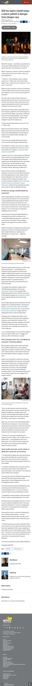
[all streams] (30, 684)
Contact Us (5, 666)
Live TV (4, 639)
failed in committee (16, 490)
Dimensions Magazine (8, 649)
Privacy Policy (6, 676)
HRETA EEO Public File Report (9, 675)
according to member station (9, 291)
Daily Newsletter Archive (8, 647)
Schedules (5, 644)
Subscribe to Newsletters (8, 646)
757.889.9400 (6, 633)
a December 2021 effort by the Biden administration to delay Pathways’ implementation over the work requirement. (15, 308)
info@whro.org (12, 633)
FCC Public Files (6, 674)
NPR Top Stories (17, 548)
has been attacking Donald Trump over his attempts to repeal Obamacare (15, 183)
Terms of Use (6, 677)
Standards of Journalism (8, 663)
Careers (4, 660)
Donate (27, 2)
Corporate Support (7, 662)
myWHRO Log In (6, 650)
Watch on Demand (7, 640)
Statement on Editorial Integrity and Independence (14, 664)
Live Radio (5, 641)
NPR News (8, 548)
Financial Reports (7, 659)
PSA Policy (5, 678)
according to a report (24, 295)
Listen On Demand (7, 643)
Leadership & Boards (7, 658)
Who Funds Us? (6, 665)
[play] (2, 684)
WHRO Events (6, 645)
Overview (5, 657)
